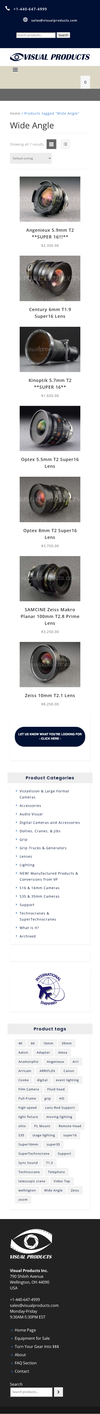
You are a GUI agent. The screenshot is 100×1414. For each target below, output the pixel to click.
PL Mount (42, 1126)
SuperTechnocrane (34, 1153)
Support (27, 904)
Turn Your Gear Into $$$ (37, 1346)
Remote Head (70, 1126)
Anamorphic (28, 1061)
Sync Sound (28, 1163)
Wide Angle (53, 1190)
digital (42, 1080)
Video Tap (62, 1181)
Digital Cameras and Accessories (50, 822)
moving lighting (59, 1117)
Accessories (30, 805)
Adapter (43, 1052)
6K (33, 1043)
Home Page (25, 1330)
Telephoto (56, 1172)
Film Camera (28, 1089)
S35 (21, 1135)
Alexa (62, 1052)
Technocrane (29, 1172)
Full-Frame (27, 1098)
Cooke (23, 1080)
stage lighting (44, 1135)
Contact (22, 1371)
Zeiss (75, 1190)
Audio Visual (31, 814)
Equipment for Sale (32, 1338)
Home (15, 113)
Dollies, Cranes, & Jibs (40, 831)
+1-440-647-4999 (30, 9)
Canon (69, 1071)
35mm (67, 1043)
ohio (22, 1126)
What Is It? (29, 927)
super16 (70, 1135)
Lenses (26, 856)
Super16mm (28, 1144)
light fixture (28, 1117)
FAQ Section (26, 1363)
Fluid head (56, 1089)
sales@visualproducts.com (54, 20)
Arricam (24, 1071)
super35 (53, 1144)
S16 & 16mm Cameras (40, 888)
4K (20, 1043)
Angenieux (55, 1061)
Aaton (23, 1052)
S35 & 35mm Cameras (40, 896)
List (61, 144)
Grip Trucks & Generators (43, 848)
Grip (24, 839)
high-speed (27, 1107)
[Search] (58, 1392)
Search (63, 35)
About (20, 1354)
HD (61, 1098)
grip (47, 1098)
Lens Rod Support (60, 1107)
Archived (28, 936)
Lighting (27, 865)
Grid (48, 144)
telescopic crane (31, 1181)
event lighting (67, 1080)
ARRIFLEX (47, 1071)
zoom (23, 1199)
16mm (48, 1043)
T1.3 (49, 1163)
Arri (76, 1061)
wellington (27, 1190)
